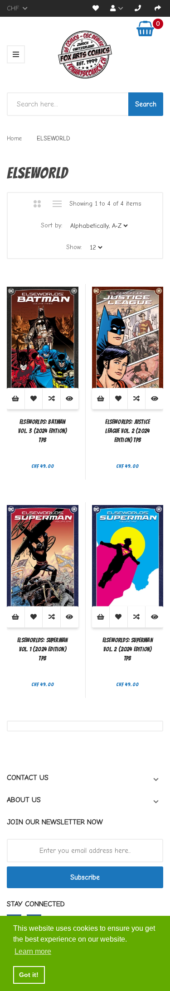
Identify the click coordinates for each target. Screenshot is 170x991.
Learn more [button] (33, 951)
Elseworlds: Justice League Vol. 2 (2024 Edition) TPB (127, 431)
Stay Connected (36, 904)
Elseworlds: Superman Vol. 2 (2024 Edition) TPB (127, 649)
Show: (74, 247)
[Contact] (137, 8)
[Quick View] (69, 398)
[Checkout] (157, 8)
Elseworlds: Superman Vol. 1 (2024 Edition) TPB (42, 649)
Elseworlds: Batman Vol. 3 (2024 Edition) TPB (42, 431)
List (57, 203)
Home (14, 138)
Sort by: (52, 225)
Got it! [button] (29, 974)
